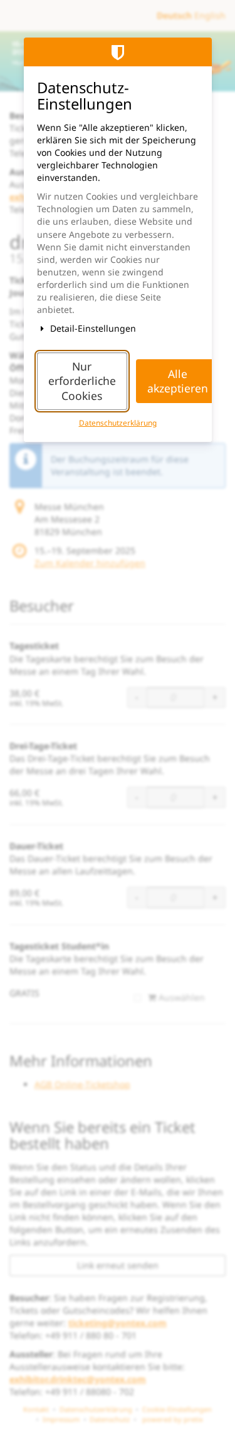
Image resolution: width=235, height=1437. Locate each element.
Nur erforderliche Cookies (82, 381)
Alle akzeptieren (177, 381)
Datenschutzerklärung (118, 422)
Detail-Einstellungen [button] (92, 328)
